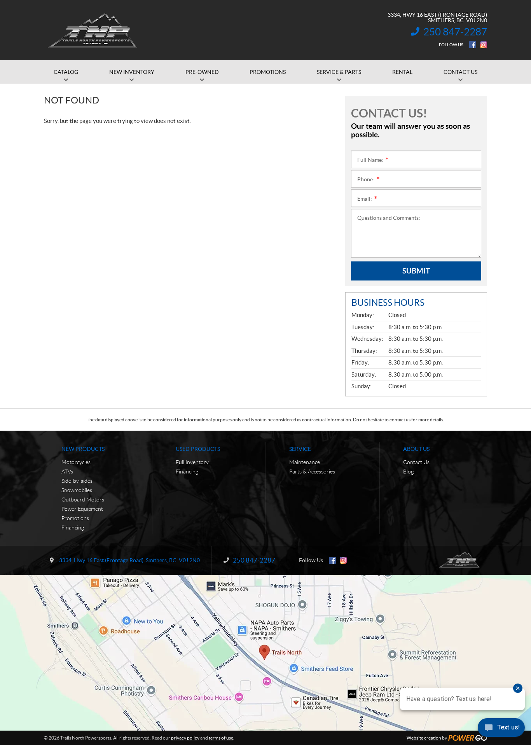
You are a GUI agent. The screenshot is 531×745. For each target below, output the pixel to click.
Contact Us (416, 462)
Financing (72, 527)
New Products (83, 449)
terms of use (221, 737)
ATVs (67, 471)
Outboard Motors (82, 499)
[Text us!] (501, 729)
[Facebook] (472, 44)
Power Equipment (82, 509)
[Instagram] (483, 44)
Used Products (198, 449)
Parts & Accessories (312, 471)
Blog (408, 471)
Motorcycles (76, 462)
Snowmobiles (76, 490)
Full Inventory (192, 462)
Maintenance (304, 462)
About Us (416, 449)
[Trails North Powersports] (92, 30)
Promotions (75, 518)
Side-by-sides (77, 481)
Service (300, 449)
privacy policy (185, 737)
